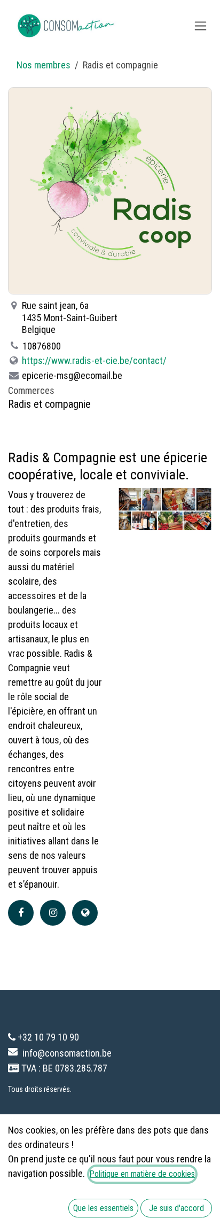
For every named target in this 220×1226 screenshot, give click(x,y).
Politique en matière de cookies (142, 1174)
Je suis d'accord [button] (176, 1208)
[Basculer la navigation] (200, 26)
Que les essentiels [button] (103, 1208)
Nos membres (43, 65)
